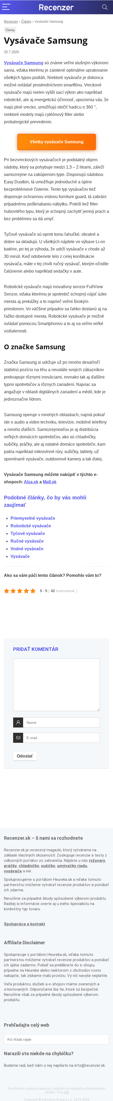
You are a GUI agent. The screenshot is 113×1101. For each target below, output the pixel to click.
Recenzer (11, 21)
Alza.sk (31, 482)
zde (66, 1092)
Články (26, 21)
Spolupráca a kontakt (24, 924)
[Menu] (6, 7)
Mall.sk (49, 482)
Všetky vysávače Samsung (57, 142)
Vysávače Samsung (23, 63)
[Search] (105, 7)
